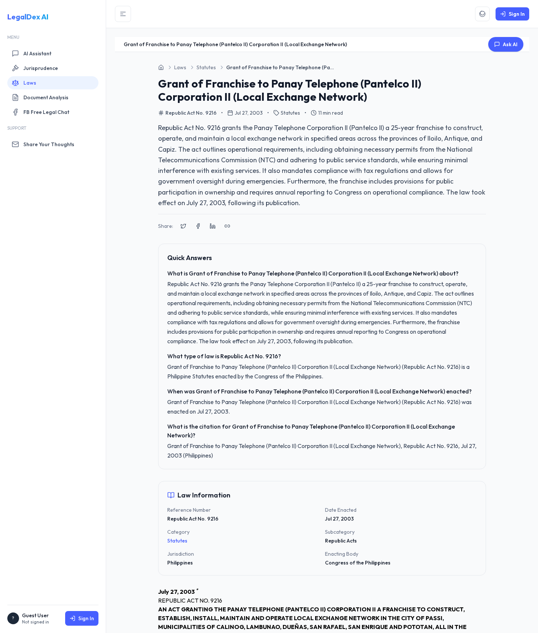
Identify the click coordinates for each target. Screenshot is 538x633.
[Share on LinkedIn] (212, 226)
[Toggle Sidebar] (123, 14)
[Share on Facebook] (198, 226)
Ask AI (510, 44)
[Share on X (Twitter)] (183, 226)
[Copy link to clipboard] (227, 226)
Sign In (86, 618)
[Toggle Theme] (482, 14)
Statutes (177, 540)
